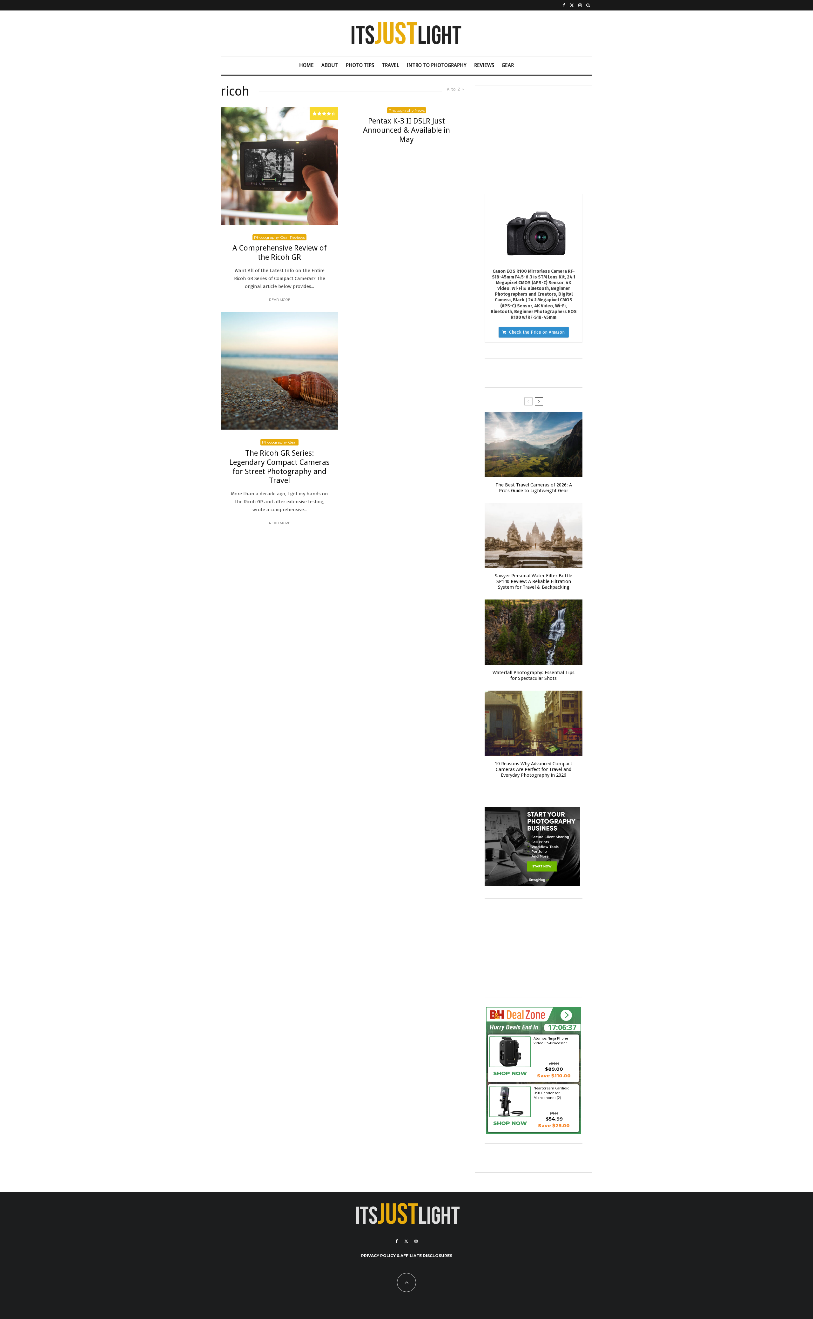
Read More (279, 300)
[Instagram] (580, 5)
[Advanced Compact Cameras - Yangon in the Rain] (533, 723)
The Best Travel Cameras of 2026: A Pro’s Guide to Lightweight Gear (533, 487)
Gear (508, 65)
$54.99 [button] (554, 1119)
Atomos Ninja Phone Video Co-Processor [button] (551, 1040)
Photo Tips (360, 65)
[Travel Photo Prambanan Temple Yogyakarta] (533, 535)
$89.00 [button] (554, 1069)
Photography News (407, 110)
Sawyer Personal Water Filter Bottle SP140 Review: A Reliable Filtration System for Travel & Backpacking (533, 581)
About (329, 65)
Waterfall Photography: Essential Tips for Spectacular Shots (533, 675)
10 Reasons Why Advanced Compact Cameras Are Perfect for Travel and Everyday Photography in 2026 (533, 769)
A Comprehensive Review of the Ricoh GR (279, 253)
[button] (566, 1015)
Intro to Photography (437, 65)
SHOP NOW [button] (510, 1073)
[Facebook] (564, 5)
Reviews (484, 65)
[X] (572, 5)
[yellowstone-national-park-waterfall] (533, 632)
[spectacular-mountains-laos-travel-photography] (533, 444)
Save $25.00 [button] (554, 1125)
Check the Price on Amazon (537, 332)
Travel (390, 65)
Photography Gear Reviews (279, 237)
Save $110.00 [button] (554, 1076)
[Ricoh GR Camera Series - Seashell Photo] (279, 371)
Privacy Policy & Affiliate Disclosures (406, 1255)
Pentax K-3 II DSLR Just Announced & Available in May (406, 130)
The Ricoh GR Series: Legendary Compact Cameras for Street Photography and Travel (279, 467)
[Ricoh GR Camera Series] (279, 166)
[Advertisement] (533, 134)
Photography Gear (279, 442)
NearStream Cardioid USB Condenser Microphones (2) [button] (551, 1093)
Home (306, 65)
